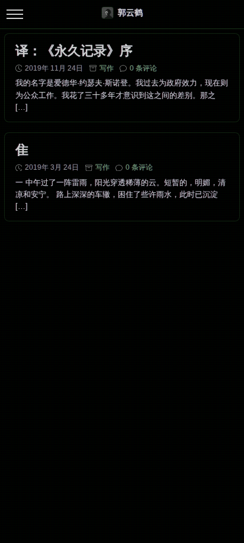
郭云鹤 (130, 12)
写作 (106, 68)
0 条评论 (143, 68)
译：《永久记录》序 (74, 50)
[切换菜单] (14, 14)
